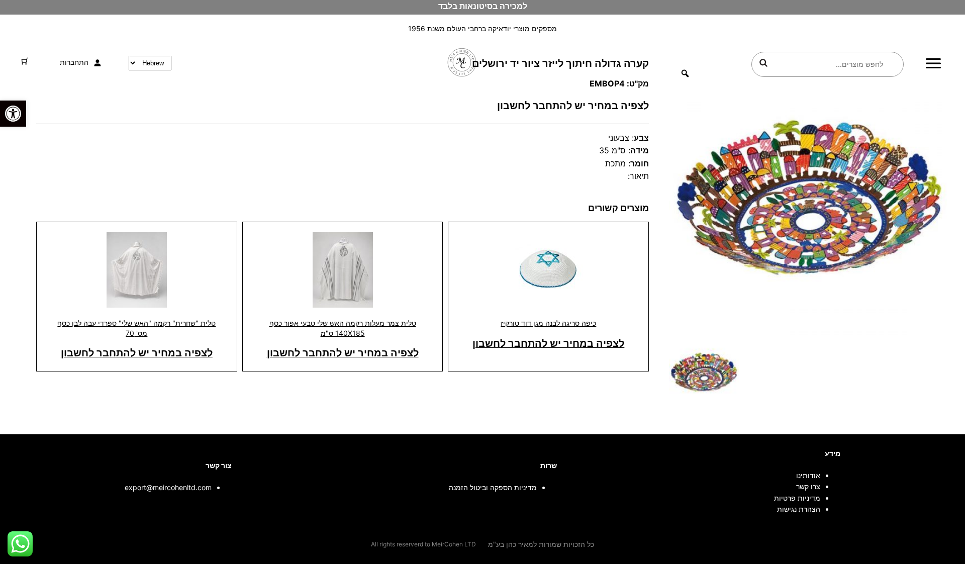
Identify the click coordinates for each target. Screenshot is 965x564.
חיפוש (763, 63)
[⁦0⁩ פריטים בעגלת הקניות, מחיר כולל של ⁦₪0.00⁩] (25, 61)
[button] (13, 114)
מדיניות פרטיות (797, 498)
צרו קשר (808, 486)
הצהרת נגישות (798, 509)
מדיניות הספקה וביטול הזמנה (493, 487)
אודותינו (808, 475)
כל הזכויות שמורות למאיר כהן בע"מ (541, 544)
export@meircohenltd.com (168, 487)
